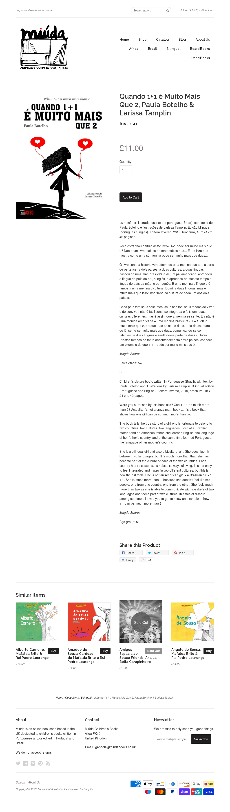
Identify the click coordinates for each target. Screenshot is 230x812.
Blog (182, 39)
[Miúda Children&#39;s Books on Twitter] (18, 763)
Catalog (162, 39)
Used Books (200, 58)
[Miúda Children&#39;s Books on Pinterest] (40, 763)
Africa (133, 49)
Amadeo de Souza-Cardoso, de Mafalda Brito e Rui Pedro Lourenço (86, 655)
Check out (207, 10)
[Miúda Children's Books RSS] (47, 763)
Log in (20, 10)
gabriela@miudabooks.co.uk (115, 747)
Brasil (152, 49)
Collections (72, 697)
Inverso (128, 123)
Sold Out (153, 651)
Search (20, 782)
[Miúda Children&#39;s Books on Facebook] (25, 763)
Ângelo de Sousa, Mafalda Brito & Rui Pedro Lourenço (187, 654)
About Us (203, 39)
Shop (142, 39)
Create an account (40, 10)
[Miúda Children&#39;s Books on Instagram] (33, 763)
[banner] (57, 47)
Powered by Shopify (80, 789)
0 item (189, 10)
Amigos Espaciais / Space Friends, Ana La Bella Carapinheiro (138, 655)
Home (124, 39)
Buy (53, 651)
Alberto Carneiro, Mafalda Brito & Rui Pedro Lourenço (32, 654)
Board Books (200, 49)
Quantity (125, 161)
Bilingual (173, 49)
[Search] (167, 10)
